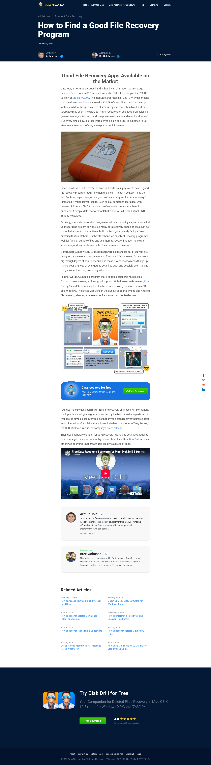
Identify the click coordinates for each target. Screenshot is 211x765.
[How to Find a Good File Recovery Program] (203, 375)
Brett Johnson (107, 56)
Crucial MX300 (80, 97)
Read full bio (86, 533)
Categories (166, 54)
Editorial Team (97, 754)
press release (114, 428)
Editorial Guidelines (114, 754)
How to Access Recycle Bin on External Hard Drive (81, 602)
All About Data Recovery (68, 16)
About (72, 754)
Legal (139, 754)
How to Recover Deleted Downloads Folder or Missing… (79, 617)
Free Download (137, 391)
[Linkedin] (118, 56)
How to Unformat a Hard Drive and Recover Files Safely (125, 617)
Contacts (154, 5)
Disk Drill (134, 439)
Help (142, 5)
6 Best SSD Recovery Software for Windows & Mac (125, 602)
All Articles (44, 16)
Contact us (83, 754)
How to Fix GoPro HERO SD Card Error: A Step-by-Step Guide (128, 647)
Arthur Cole (52, 56)
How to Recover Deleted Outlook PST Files (127, 632)
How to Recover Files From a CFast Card (81, 630)
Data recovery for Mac (93, 5)
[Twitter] (61, 56)
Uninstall (130, 754)
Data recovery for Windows (122, 5)
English (167, 5)
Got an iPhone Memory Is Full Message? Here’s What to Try (81, 647)
